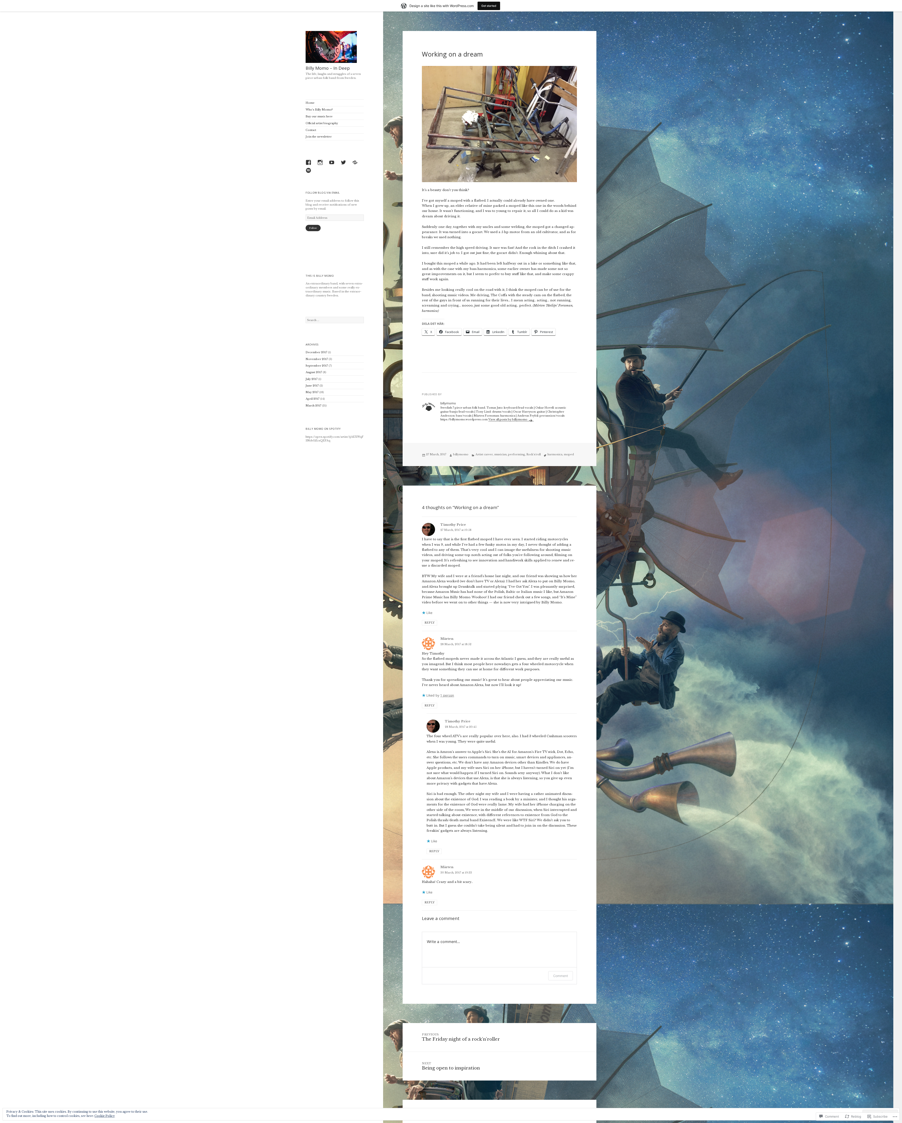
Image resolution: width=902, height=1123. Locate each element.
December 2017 (316, 352)
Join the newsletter (319, 136)
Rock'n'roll (533, 454)
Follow (313, 228)
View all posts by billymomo (508, 419)
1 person (447, 695)
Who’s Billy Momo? (319, 109)
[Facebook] (310, 164)
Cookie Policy (104, 1116)
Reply (429, 622)
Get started (488, 6)
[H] (356, 164)
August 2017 (314, 372)
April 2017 (312, 398)
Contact (311, 130)
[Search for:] (335, 320)
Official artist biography (322, 123)
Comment (560, 976)
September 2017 (317, 365)
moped (569, 454)
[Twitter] (345, 164)
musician (500, 454)
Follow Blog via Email (323, 192)
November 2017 (317, 359)
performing (516, 454)
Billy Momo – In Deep (328, 68)
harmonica (555, 454)
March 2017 (313, 405)
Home (310, 102)
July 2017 (312, 379)
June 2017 (312, 385)
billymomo (460, 454)
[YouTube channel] (333, 164)
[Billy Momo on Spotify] (310, 172)
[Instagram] (321, 164)
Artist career (484, 454)
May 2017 (312, 392)
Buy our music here (319, 116)
